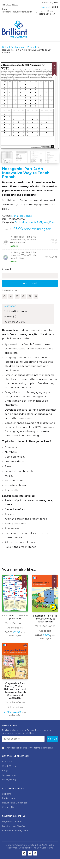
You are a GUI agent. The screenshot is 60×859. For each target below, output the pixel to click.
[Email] (35, 296)
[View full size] (7, 66)
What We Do (9, 766)
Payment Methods (12, 821)
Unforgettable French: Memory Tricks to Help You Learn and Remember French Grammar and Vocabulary (15, 690)
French (53, 222)
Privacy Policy (9, 779)
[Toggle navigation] (56, 29)
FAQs (5, 770)
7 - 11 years (42, 222)
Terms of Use (9, 775)
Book (18, 222)
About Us (7, 761)
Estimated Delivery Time (15, 830)
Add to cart (30, 283)
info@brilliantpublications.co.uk (17, 12)
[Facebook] (4, 296)
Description (9, 306)
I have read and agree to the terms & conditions (29, 748)
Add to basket (15, 628)
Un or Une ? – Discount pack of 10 (15, 617)
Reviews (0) (9, 316)
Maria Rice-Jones (21, 215)
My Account (8, 798)
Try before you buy (14, 321)
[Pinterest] (17, 296)
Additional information (15, 311)
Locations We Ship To (13, 826)
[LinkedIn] (29, 296)
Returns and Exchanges (14, 802)
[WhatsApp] (23, 296)
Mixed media (29, 222)
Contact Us (8, 807)
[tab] (30, 306)
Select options (15, 707)
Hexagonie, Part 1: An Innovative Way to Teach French (45, 618)
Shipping (6, 793)
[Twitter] (10, 296)
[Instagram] (35, 853)
